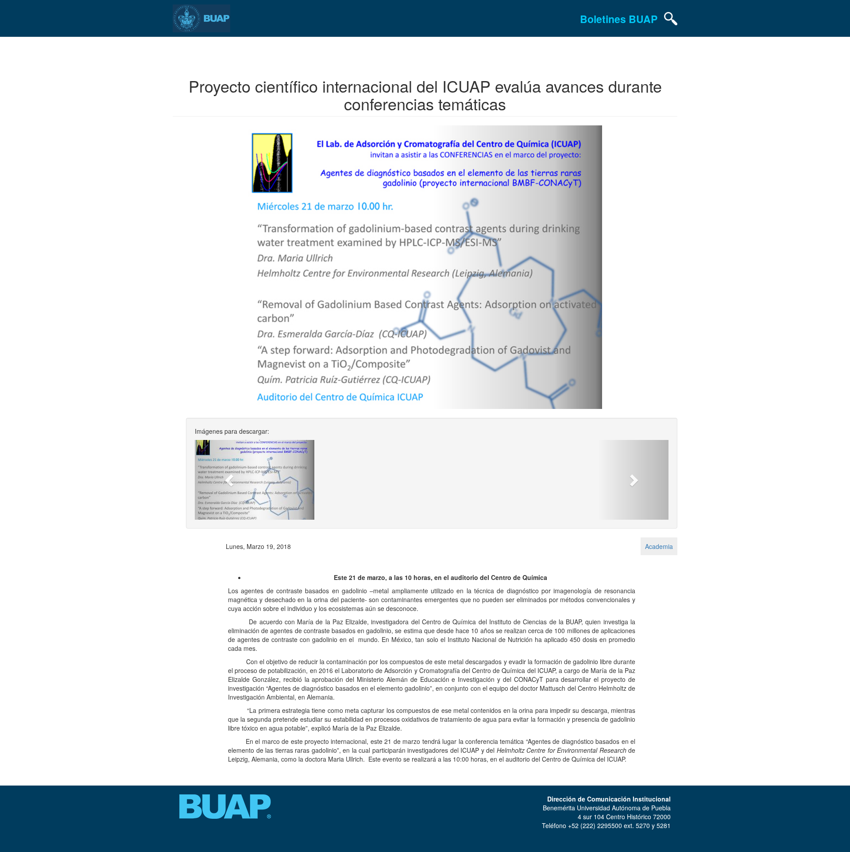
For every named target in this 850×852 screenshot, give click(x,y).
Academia (659, 546)
